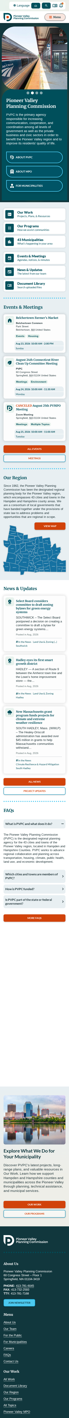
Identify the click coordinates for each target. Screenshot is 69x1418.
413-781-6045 (25, 1285)
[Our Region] (34, 550)
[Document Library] (55, 5)
